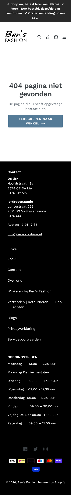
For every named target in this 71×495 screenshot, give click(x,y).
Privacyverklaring (21, 329)
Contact (14, 270)
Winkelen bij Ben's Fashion (29, 291)
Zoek (12, 259)
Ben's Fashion (27, 482)
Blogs (12, 318)
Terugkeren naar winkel (35, 121)
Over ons (15, 280)
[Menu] (64, 36)
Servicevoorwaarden (24, 339)
